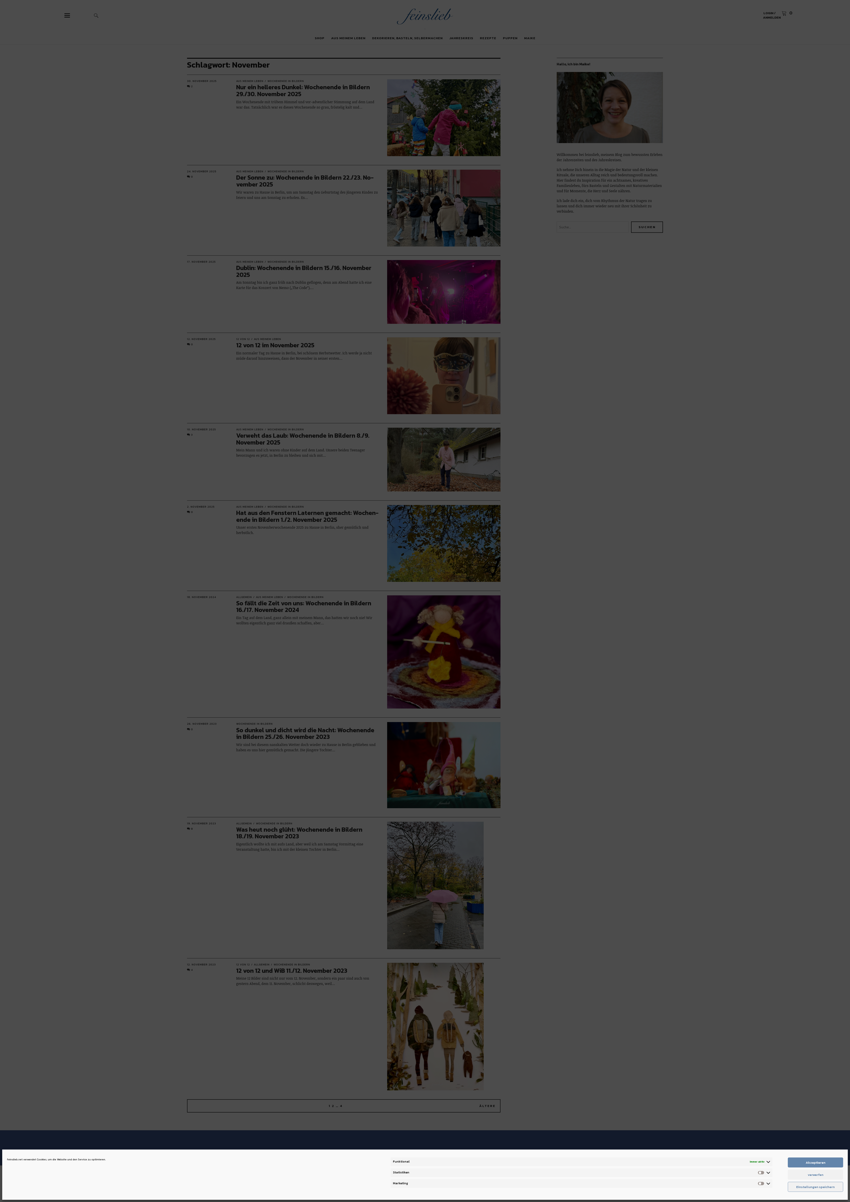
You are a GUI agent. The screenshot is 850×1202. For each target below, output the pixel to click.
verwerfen (815, 1174)
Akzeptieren (815, 1162)
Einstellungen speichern (815, 1186)
